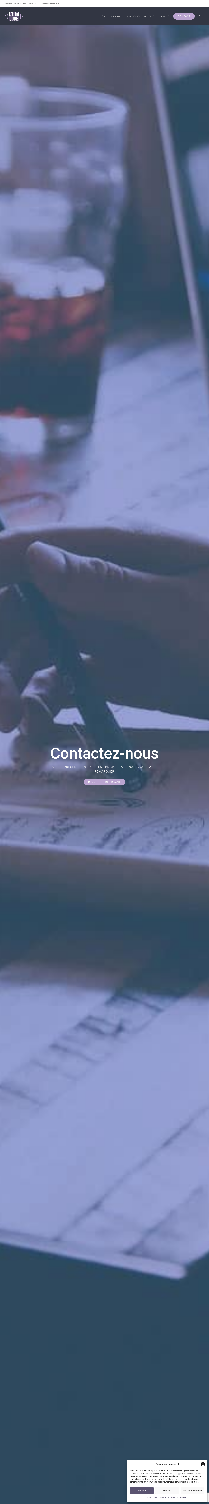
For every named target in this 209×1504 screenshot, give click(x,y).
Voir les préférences (192, 1490)
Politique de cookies (155, 1498)
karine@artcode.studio (51, 4)
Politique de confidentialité (176, 1498)
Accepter (141, 1490)
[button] (202, 1464)
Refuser (167, 1490)
